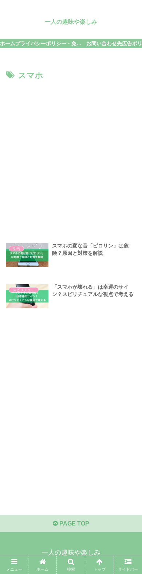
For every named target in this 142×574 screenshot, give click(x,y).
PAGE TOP (73, 523)
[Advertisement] (71, 157)
